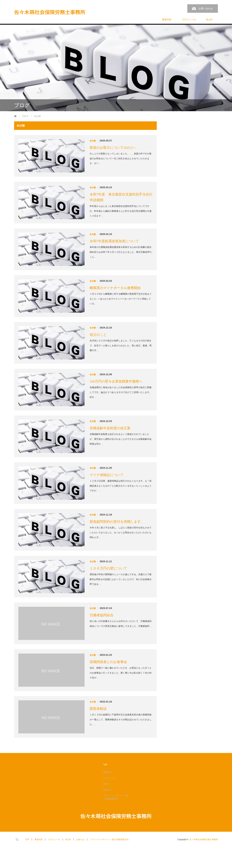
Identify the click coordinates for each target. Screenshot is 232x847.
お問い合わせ (206, 8)
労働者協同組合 (101, 615)
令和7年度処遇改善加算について (114, 241)
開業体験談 (98, 708)
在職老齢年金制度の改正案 (110, 428)
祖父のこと (98, 334)
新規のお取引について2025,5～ (113, 147)
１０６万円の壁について (108, 568)
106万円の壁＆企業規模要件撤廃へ (116, 381)
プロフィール (189, 19)
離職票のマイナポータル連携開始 (115, 288)
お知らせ (107, 790)
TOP (105, 765)
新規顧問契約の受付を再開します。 (117, 521)
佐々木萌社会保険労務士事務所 (49, 11)
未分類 (93, 141)
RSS (16, 838)
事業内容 (167, 19)
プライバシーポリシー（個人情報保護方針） (115, 797)
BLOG (209, 19)
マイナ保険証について (107, 475)
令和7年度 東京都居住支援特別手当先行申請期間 (121, 197)
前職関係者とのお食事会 (108, 662)
